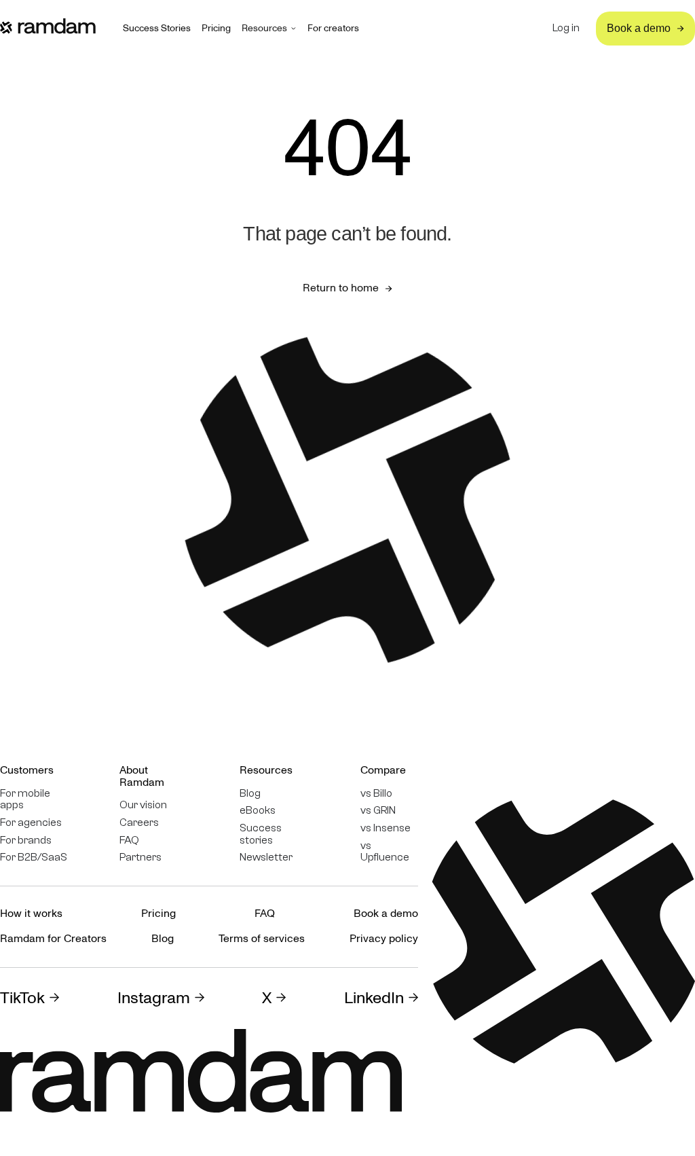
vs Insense (385, 828)
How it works (31, 913)
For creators (333, 28)
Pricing (216, 28)
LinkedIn (374, 998)
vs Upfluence (384, 852)
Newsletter (266, 857)
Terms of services (262, 938)
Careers (139, 823)
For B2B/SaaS (33, 857)
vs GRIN (378, 810)
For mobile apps (25, 800)
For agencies (31, 823)
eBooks (258, 810)
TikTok (22, 998)
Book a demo (386, 913)
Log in (566, 28)
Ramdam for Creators (53, 938)
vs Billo (376, 793)
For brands (26, 840)
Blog (250, 793)
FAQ (129, 840)
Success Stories (157, 28)
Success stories (261, 834)
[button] (269, 28)
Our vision (143, 805)
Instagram (153, 998)
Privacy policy (384, 938)
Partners (140, 857)
